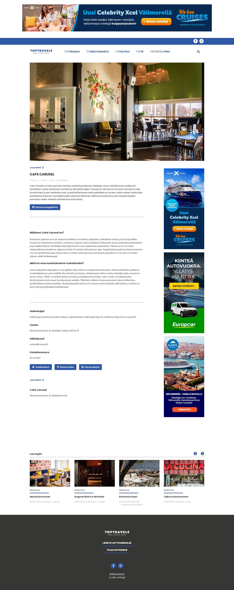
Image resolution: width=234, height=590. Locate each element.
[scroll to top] (226, 582)
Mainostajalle (144, 41)
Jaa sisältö (35, 167)
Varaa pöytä (91, 367)
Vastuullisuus (63, 180)
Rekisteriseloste (117, 574)
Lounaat (43, 180)
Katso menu (67, 367)
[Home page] (44, 51)
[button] (202, 454)
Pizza (51, 180)
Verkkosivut (42, 367)
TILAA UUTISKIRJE (117, 550)
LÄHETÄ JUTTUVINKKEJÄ (117, 542)
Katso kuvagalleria (46, 207)
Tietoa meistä (163, 41)
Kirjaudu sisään (184, 41)
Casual (33, 180)
